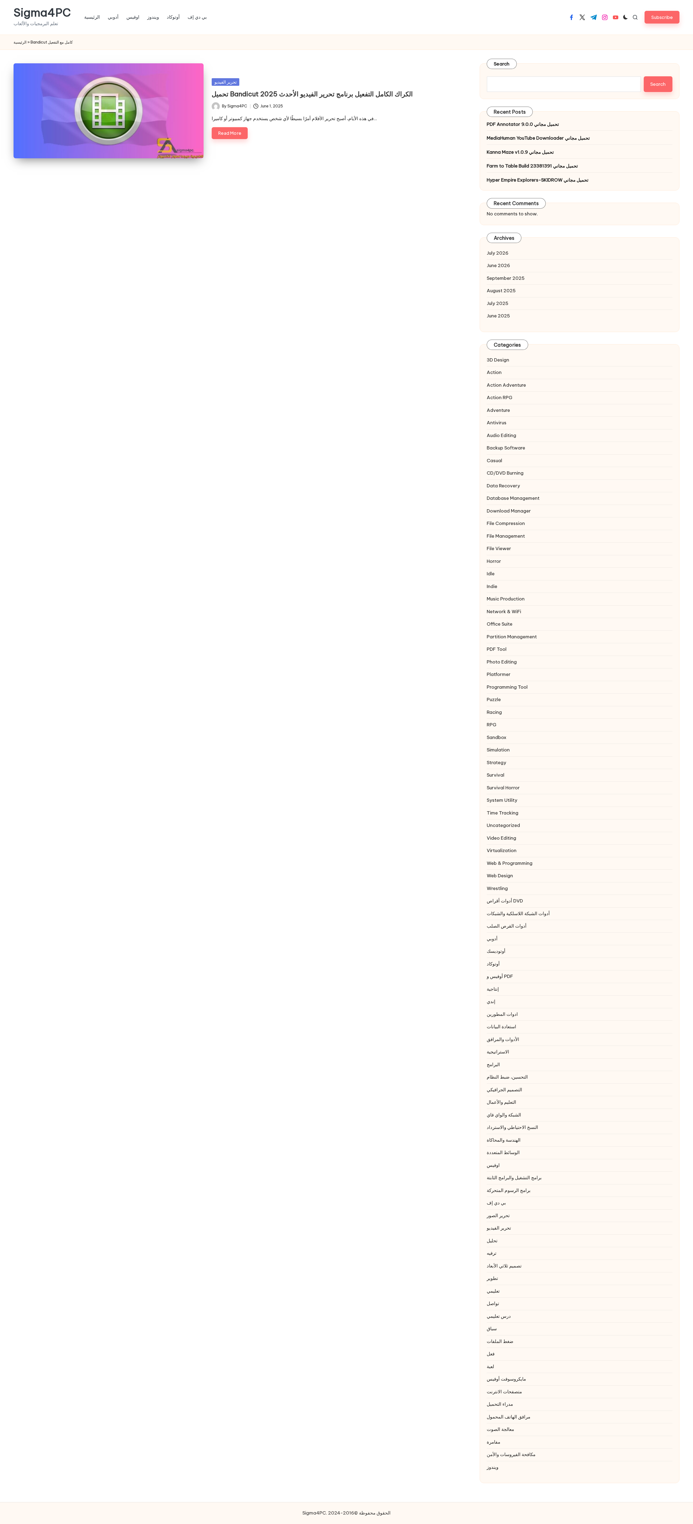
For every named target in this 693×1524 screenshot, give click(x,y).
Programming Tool (507, 687)
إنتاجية (493, 989)
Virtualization (502, 850)
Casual (494, 461)
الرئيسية (20, 42)
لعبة (490, 1366)
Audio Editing (501, 435)
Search (502, 64)
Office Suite (499, 624)
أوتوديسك (496, 951)
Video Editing (501, 838)
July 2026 (497, 253)
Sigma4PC (42, 13)
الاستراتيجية (498, 1052)
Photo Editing (502, 662)
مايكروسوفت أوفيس (506, 1379)
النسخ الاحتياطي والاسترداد (512, 1127)
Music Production (506, 599)
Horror (494, 561)
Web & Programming (509, 863)
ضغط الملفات (500, 1341)
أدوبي (492, 939)
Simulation (498, 750)
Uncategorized (503, 825)
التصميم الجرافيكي (504, 1090)
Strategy (496, 763)
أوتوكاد (493, 964)
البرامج (493, 1065)
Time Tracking (502, 813)
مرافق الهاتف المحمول (508, 1417)
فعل (491, 1354)
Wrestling (497, 888)
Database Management (513, 498)
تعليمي (493, 1291)
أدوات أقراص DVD (505, 901)
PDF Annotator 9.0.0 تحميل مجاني (523, 124)
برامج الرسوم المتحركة (509, 1190)
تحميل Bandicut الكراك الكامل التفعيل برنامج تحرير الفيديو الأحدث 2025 (312, 94)
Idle (491, 574)
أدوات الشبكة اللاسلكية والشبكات (518, 914)
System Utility (502, 800)
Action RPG (499, 397)
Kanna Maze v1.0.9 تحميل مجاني (520, 152)
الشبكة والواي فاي (504, 1115)
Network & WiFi (504, 612)
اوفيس (493, 1165)
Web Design (500, 876)
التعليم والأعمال (501, 1102)
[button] (662, 17)
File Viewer (499, 548)
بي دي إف (496, 1203)
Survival (495, 775)
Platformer (499, 674)
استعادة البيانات (501, 1027)
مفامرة (493, 1442)
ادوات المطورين (502, 1014)
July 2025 (497, 303)
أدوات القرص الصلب (507, 926)
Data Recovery (503, 486)
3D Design (498, 360)
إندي (491, 1001)
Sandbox (496, 737)
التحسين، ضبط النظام (507, 1077)
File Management (506, 536)
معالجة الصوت (500, 1429)
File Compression (506, 523)
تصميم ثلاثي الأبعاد (504, 1266)
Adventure (498, 410)
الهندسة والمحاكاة (504, 1140)
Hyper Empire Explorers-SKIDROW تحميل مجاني (538, 180)
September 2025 (506, 278)
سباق (492, 1329)
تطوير (492, 1278)
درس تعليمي (499, 1316)
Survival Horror (503, 788)
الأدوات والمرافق (503, 1039)
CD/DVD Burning (505, 473)
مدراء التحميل (500, 1404)
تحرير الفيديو (225, 82)
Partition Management (512, 637)
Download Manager (509, 511)
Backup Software (506, 448)
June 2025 (498, 316)
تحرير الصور (498, 1215)
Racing (494, 712)
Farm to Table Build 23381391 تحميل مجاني (532, 166)
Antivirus (496, 423)
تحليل (492, 1241)
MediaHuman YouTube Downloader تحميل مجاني (538, 138)
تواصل (493, 1303)
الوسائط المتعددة (503, 1152)
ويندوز (492, 1467)
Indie (492, 586)
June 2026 (498, 265)
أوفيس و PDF (500, 976)
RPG (491, 725)
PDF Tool (496, 649)
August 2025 (501, 291)
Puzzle (494, 699)
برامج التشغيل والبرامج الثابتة (514, 1178)
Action (494, 372)
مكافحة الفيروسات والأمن (511, 1454)
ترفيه (491, 1253)
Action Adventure (506, 385)
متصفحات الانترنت (504, 1392)
